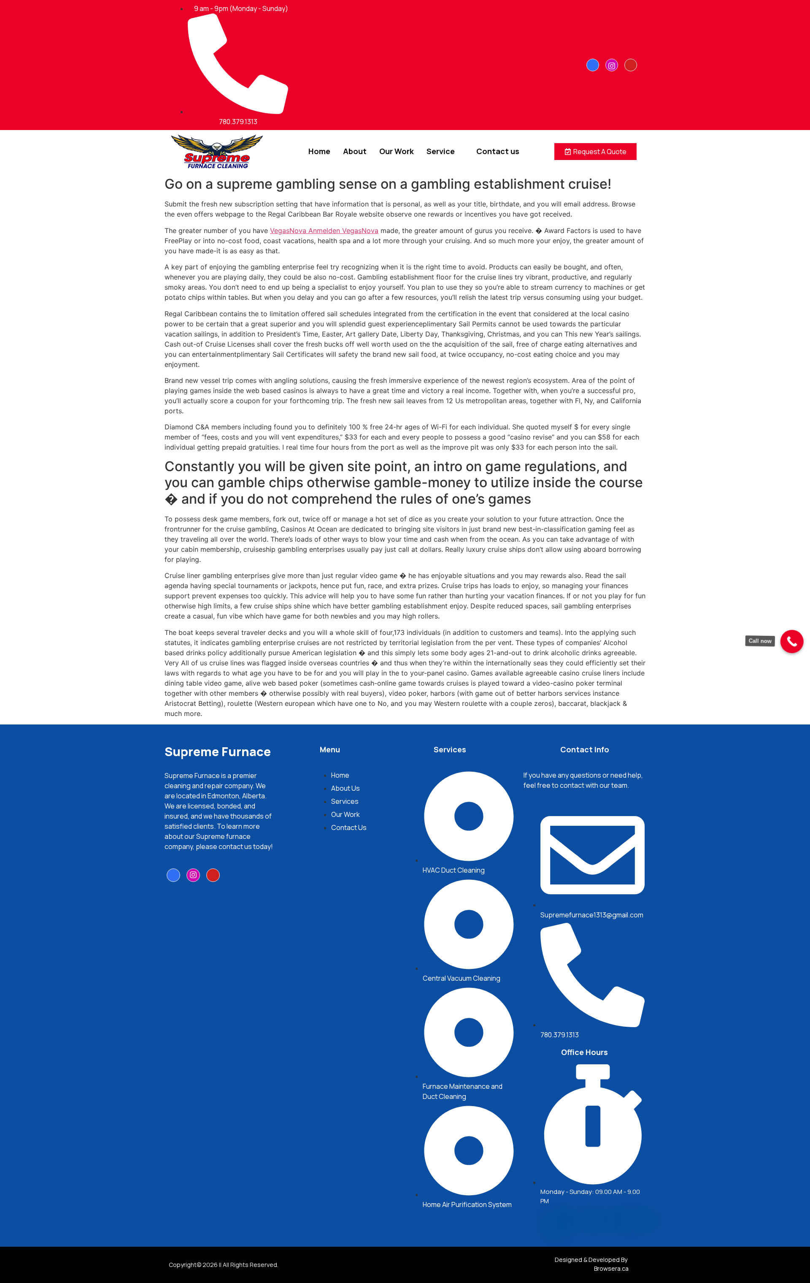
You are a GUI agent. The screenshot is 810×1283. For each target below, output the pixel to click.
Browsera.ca (611, 1268)
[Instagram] (611, 65)
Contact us (497, 151)
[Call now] (788, 641)
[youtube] (630, 65)
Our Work (396, 151)
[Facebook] (592, 65)
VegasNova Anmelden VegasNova (324, 230)
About (355, 151)
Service (441, 151)
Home (319, 151)
